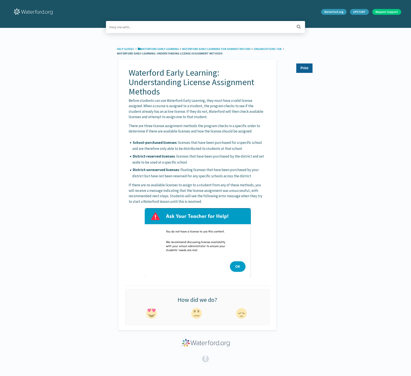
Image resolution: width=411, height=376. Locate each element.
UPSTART (359, 12)
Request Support (386, 12)
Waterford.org (333, 12)
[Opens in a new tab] (205, 358)
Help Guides (126, 49)
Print (304, 68)
